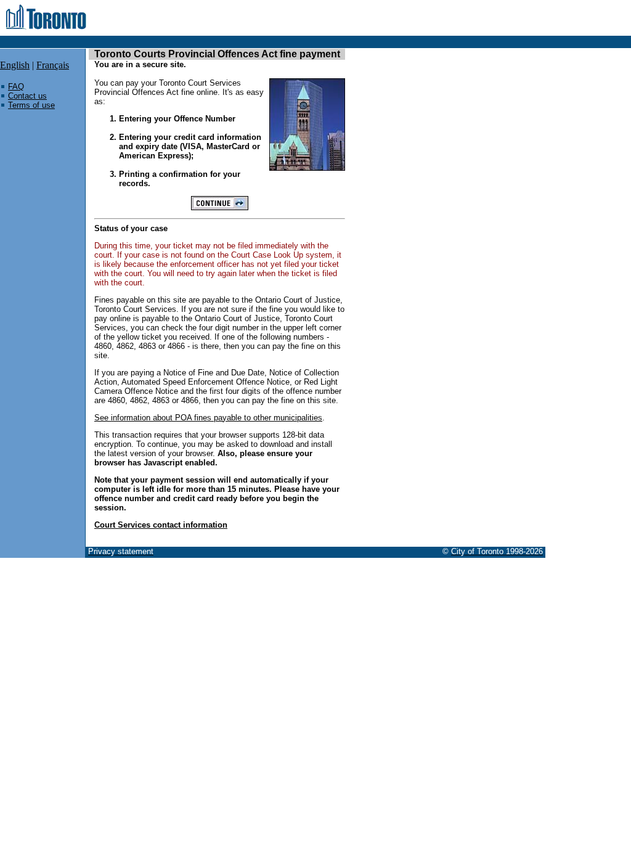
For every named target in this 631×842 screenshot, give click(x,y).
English (15, 65)
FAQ (16, 86)
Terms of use (31, 105)
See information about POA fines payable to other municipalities (208, 417)
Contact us (27, 95)
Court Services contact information (160, 524)
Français (52, 65)
